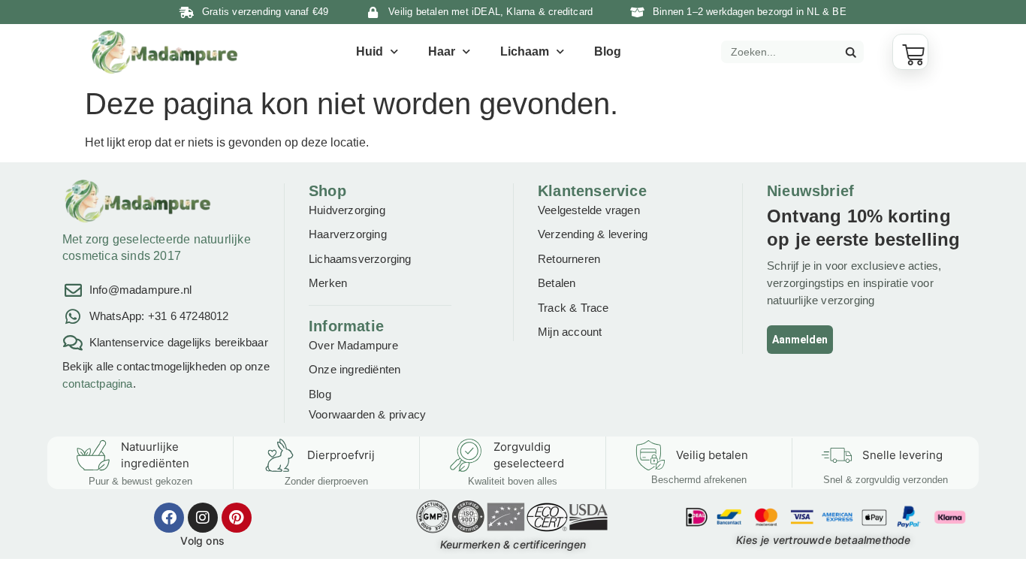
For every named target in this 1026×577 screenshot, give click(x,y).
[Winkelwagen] (910, 52)
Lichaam (524, 51)
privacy (407, 414)
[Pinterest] (237, 518)
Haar (441, 51)
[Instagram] (203, 518)
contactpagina (97, 383)
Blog (607, 51)
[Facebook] (169, 518)
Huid (369, 51)
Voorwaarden (342, 414)
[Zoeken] (850, 52)
